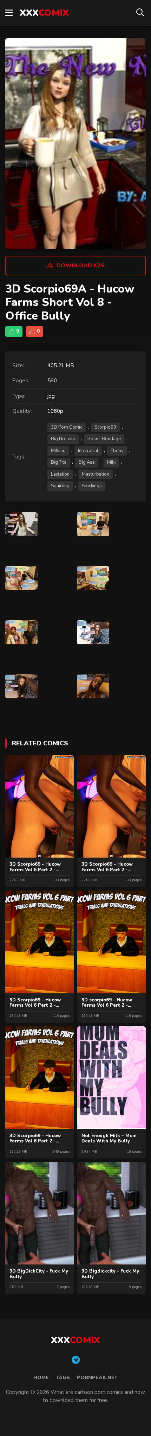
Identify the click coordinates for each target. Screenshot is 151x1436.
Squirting (60, 486)
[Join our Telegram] (76, 1360)
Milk (111, 462)
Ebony (117, 451)
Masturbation (95, 474)
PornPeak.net (97, 1377)
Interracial (88, 451)
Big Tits (58, 462)
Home (41, 1377)
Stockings (92, 486)
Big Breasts (63, 439)
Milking (58, 451)
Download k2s (81, 265)
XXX (44, 13)
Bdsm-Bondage (104, 439)
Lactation (60, 474)
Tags (63, 1377)
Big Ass (87, 462)
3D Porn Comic (66, 427)
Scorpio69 (105, 427)
